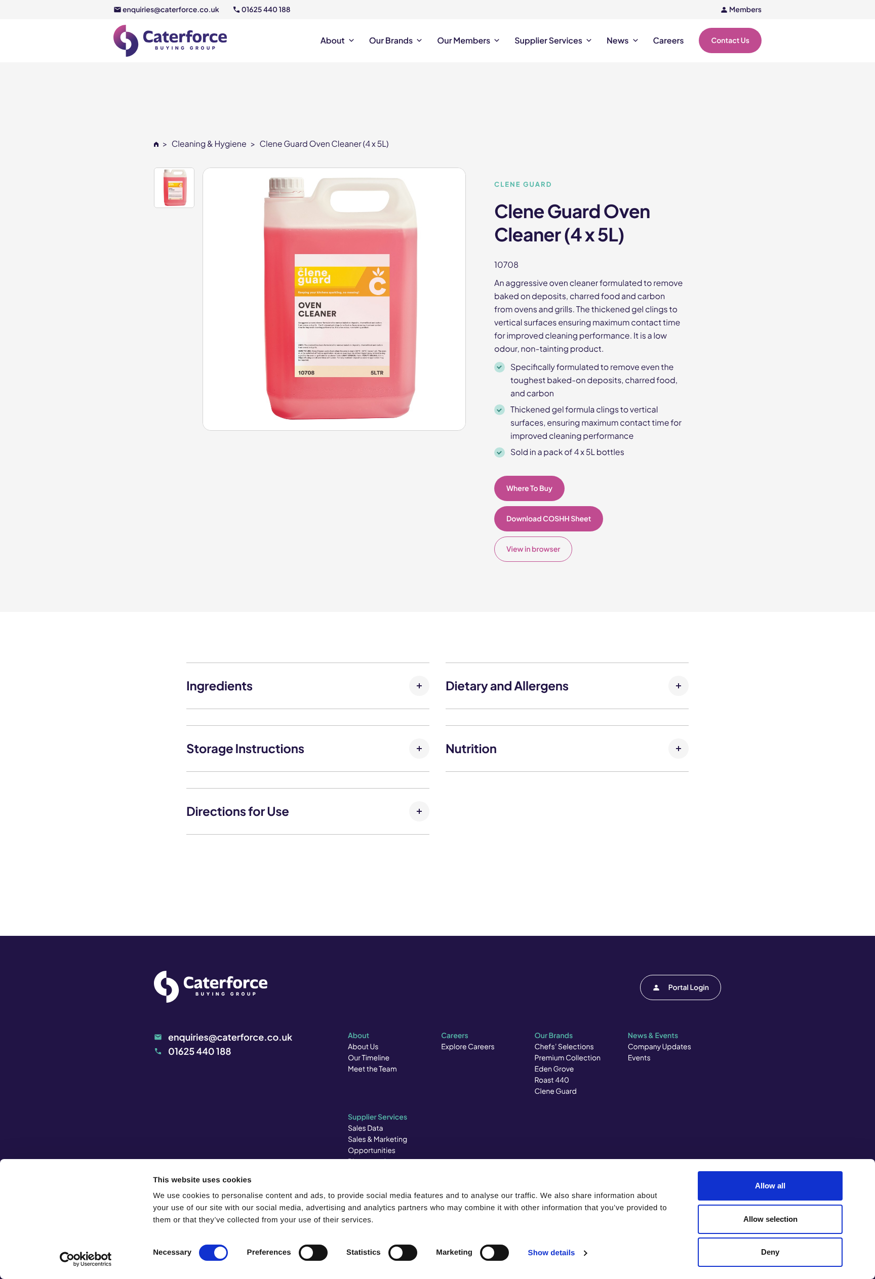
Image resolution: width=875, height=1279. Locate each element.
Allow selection (770, 1219)
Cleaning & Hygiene (209, 143)
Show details (551, 1253)
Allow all (770, 1185)
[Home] (156, 143)
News (618, 40)
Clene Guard (556, 1091)
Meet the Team (372, 1069)
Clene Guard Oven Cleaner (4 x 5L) (323, 143)
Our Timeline (368, 1057)
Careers (668, 40)
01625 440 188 (266, 9)
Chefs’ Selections (564, 1046)
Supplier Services (548, 40)
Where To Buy (529, 488)
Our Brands (391, 40)
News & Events (653, 1035)
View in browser (533, 549)
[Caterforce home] (170, 41)
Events (639, 1057)
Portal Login (688, 987)
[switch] (313, 1253)
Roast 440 (552, 1080)
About (333, 40)
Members (745, 9)
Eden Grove (554, 1069)
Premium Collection (568, 1057)
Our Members (463, 40)
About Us (363, 1046)
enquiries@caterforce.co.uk (171, 9)
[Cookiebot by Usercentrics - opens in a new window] (86, 1259)
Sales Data (365, 1128)
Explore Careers (467, 1046)
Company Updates (659, 1046)
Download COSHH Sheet (548, 518)
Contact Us (730, 40)
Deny (770, 1252)
